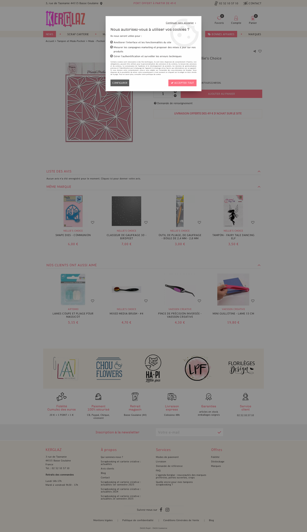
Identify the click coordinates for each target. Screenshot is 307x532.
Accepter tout (183, 82)
